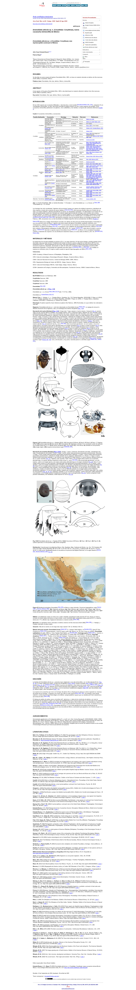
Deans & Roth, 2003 (49, 156)
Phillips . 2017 (94, 178)
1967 (83, 693)
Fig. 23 (50, 552)
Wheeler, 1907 (96, 179)
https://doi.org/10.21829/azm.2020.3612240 (42, 23)
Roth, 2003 (63, 323)
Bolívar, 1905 (48, 169)
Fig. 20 (69, 467)
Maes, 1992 (98, 148)
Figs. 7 (80, 308)
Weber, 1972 (97, 121)
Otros (86, 56)
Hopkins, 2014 (91, 632)
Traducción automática (91, 44)
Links (78, 736)
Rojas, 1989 (89, 125)
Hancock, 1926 (98, 186)
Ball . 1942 (96, 136)
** (92, 125)
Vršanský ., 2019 (50, 684)
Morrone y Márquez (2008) (43, 608)
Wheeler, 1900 (48, 176)
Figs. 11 (91, 338)
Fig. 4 (88, 328)
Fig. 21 (83, 473)
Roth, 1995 (88, 149)
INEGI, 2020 (88, 248)
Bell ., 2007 (93, 684)
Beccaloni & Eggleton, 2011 (83, 104)
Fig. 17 (48, 458)
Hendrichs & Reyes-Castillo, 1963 (40, 217)
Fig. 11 (78, 332)
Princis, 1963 (89, 143)
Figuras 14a (45, 339)
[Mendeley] (84, 56)
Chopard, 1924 (48, 187)
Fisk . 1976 (96, 146)
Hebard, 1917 (48, 128)
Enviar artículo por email (91, 47)
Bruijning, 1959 (96, 165)
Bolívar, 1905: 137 (60, 169)
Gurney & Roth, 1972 (49, 199)
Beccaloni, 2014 (96, 187)
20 (73, 683)
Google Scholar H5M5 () (92, 25)
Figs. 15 (56, 451)
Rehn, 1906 (47, 153)
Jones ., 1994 (69, 209)
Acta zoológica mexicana (43, 17)
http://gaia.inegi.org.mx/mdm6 (41, 853)
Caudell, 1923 (48, 191)
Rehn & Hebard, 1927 (97, 152)
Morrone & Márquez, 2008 (42, 551)
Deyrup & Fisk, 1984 (90, 148)
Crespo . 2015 (90, 139)
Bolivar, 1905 (89, 165)
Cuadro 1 (95, 219)
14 (82, 308)
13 (94, 338)
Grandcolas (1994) (77, 247)
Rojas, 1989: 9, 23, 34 (54, 291)
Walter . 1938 (90, 119)
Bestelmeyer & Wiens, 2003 (46, 705)
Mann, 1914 (47, 143)
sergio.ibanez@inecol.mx (68, 988)
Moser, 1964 (94, 175)
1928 (100, 173)
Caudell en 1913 (79, 227)
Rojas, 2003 (45, 703)
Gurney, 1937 (89, 183)
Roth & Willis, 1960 (96, 142)
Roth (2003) (86, 247)
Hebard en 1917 (40, 229)
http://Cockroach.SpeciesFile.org (49, 740)
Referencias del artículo (91, 37)
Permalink (87, 61)
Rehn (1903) (99, 226)
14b (50, 339)
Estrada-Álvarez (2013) (55, 224)
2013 (91, 104)
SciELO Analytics (89, 23)
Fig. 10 (75, 336)
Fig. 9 (100, 334)
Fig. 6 (44, 324)
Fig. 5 (97, 325)
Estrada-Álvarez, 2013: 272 (47, 294)
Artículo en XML (89, 35)
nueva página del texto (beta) (92, 30)
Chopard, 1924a (89, 186)
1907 (94, 173)
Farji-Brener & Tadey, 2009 (55, 703)
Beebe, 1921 (89, 163)
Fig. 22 (71, 474)
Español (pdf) (88, 32)
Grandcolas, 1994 (68, 446)
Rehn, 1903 (55, 226)
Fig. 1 (94, 311)
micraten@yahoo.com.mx (52, 976)
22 (53, 289)
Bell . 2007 (95, 149)
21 (50, 471)
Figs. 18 (70, 683)
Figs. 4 (85, 688)
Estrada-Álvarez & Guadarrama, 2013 (93, 144)
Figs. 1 (51, 289)
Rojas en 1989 (36, 221)
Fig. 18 (91, 462)
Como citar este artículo (91, 40)
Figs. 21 (40, 685)
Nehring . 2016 (90, 161)
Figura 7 (90, 321)
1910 (97, 173)
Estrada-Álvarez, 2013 (98, 128)
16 (48, 471)
